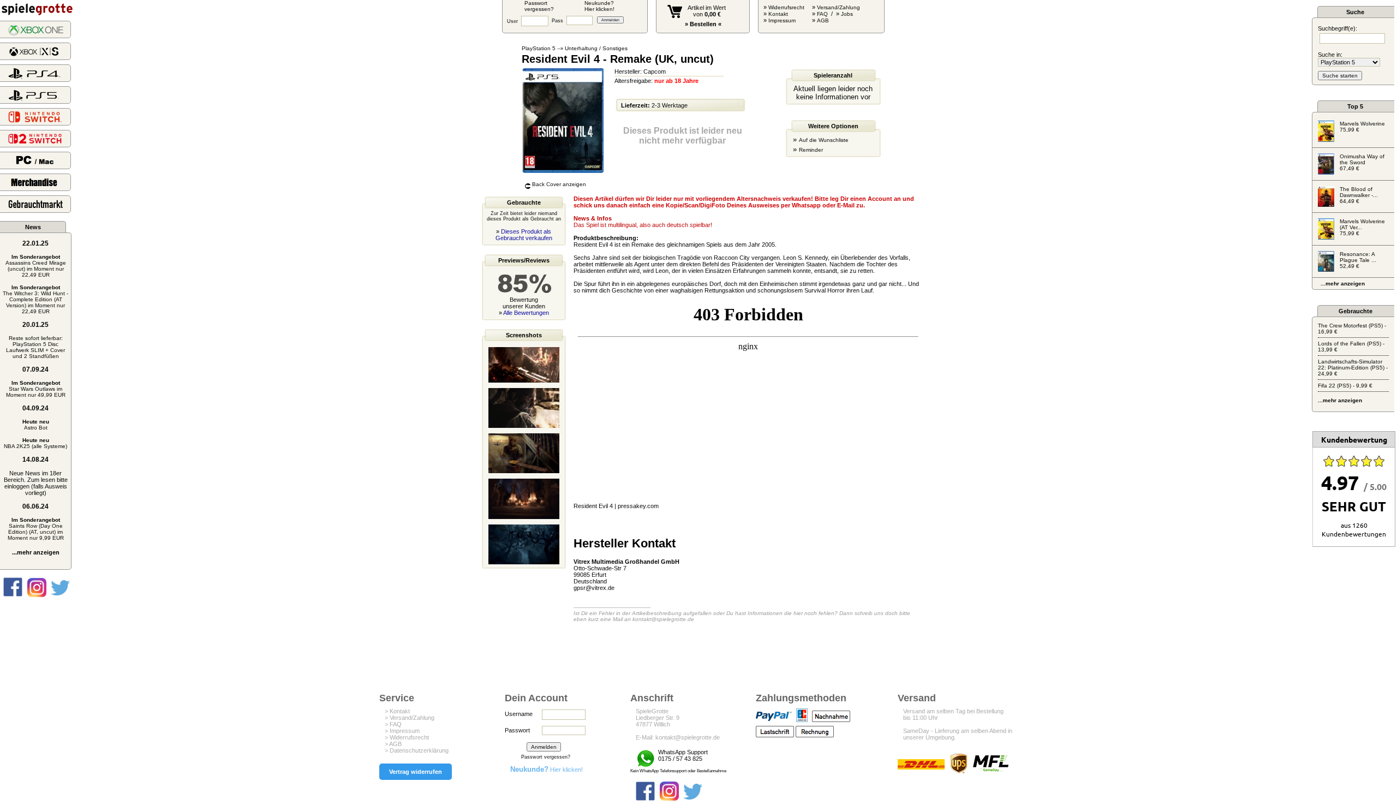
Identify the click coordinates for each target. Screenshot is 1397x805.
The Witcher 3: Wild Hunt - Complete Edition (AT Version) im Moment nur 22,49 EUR (35, 299)
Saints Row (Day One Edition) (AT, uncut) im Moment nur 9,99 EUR (36, 529)
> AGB (393, 744)
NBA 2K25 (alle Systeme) (35, 443)
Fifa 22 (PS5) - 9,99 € (1345, 386)
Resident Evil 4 (593, 506)
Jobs (847, 14)
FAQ (822, 14)
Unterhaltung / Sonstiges (596, 48)
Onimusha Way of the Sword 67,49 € (1362, 162)
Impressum (782, 20)
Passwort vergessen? (545, 757)
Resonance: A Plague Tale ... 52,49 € (1358, 260)
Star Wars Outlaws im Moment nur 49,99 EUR (35, 389)
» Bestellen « (703, 24)
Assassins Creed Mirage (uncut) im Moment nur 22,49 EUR (35, 266)
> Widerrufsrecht (407, 737)
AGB (823, 20)
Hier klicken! (546, 769)
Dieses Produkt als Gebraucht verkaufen (523, 234)
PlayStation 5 (539, 48)
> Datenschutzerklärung (417, 750)
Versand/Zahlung (838, 7)
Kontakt (778, 14)
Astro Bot (35, 425)
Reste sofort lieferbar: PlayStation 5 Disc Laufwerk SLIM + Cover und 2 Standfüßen (35, 347)
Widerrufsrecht (786, 7)
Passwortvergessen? (539, 6)
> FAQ (393, 724)
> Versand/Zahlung (409, 717)
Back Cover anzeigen (559, 184)
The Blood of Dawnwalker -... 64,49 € (1359, 195)
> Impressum (402, 731)
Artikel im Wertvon (707, 10)
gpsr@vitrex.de (594, 588)
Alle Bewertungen (526, 312)
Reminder (811, 150)
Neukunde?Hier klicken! (599, 6)
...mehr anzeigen (35, 552)
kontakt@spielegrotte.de (663, 619)
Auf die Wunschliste (824, 140)
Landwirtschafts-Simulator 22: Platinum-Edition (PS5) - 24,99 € (1353, 368)
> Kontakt (397, 711)
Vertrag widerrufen (415, 771)
